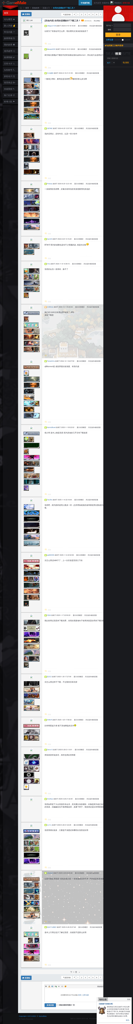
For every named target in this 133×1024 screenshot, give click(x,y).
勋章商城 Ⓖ (9, 38)
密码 (109, 29)
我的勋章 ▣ (9, 44)
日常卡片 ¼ (9, 63)
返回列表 (67, 14)
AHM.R (49, 720)
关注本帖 (97, 21)
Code (62, 986)
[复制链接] (88, 21)
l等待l (49, 615)
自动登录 (127, 40)
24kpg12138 (51, 26)
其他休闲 (35, 7)
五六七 (49, 825)
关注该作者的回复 (95, 26)
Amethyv (50, 799)
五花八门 (46, 7)
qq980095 (50, 555)
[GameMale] (14, 2)
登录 (118, 34)
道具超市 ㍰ (9, 50)
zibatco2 (50, 873)
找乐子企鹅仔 (51, 927)
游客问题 (126, 2)
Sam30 (49, 239)
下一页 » (75, 972)
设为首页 (97, 2)
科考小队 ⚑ (9, 101)
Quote (59, 986)
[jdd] (24, 20)
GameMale (20, 7)
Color (49, 986)
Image (52, 986)
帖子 (108, 63)
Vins (48, 264)
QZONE (49, 128)
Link (55, 986)
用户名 (108, 25)
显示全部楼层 (82, 26)
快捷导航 (86, 2)
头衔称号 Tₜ (9, 69)
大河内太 (50, 307)
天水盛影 (50, 73)
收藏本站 (105, 2)
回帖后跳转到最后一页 (67, 1005)
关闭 (128, 999)
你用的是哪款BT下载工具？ (64, 7)
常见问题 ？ (9, 31)
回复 (49, 44)
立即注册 (109, 39)
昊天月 (49, 676)
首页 (6, 12)
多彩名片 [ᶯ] (9, 76)
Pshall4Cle (51, 361)
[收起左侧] (41, 20)
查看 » (128, 1020)
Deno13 (50, 749)
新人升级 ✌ (9, 25)
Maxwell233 (51, 49)
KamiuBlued (51, 427)
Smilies (65, 986)
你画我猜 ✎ (9, 88)
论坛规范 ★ (9, 19)
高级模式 (100, 986)
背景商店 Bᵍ (9, 82)
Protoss (49, 183)
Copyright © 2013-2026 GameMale (33, 1016)
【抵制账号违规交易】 (106, 1004)
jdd (31, 20)
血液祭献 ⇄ (9, 57)
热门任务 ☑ (9, 95)
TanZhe (49, 499)
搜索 (127, 63)
